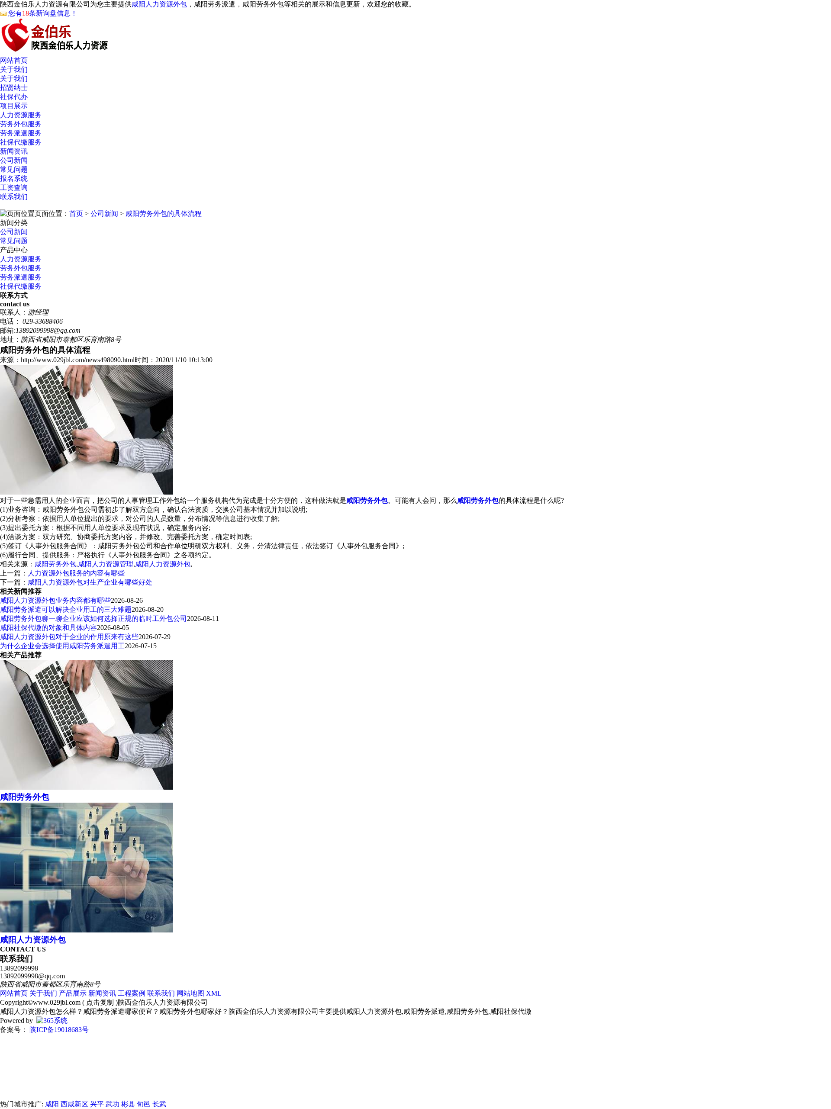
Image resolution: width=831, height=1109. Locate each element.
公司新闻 (14, 160)
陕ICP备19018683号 (58, 1029)
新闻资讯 (14, 151)
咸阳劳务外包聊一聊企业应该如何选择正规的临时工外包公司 (93, 618)
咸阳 (52, 1104)
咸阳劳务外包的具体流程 (164, 213)
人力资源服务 (21, 115)
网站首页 (14, 60)
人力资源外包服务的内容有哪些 (76, 573)
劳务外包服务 (21, 124)
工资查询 (14, 187)
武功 (112, 1104)
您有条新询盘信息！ (42, 13)
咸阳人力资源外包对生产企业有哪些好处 (90, 582)
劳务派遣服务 (21, 133)
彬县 (128, 1104)
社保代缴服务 (21, 142)
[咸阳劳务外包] (86, 787)
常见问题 (14, 169)
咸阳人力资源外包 (159, 4)
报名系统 (14, 178)
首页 (76, 213)
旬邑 (144, 1104)
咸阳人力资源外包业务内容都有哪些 (55, 600)
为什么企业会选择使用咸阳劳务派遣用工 (62, 645)
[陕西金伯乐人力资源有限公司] (54, 48)
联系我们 (14, 196)
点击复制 (100, 1002)
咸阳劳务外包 (55, 564)
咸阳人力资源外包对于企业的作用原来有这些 (69, 636)
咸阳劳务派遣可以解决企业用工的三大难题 (66, 609)
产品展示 (73, 993)
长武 (159, 1104)
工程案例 (131, 993)
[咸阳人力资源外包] (86, 930)
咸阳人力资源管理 (105, 564)
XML (214, 993)
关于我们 (14, 69)
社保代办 (14, 96)
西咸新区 (74, 1104)
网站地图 (190, 993)
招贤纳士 (14, 87)
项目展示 (14, 105)
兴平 (97, 1104)
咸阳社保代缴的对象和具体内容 (48, 627)
